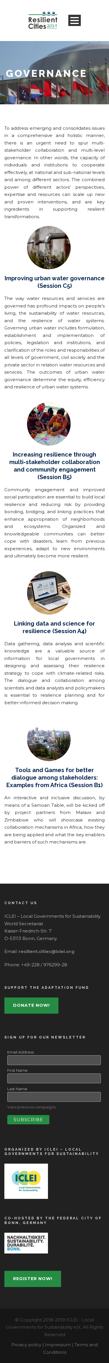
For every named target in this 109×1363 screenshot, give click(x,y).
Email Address (20, 1052)
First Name (17, 1070)
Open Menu (74, 20)
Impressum (58, 1344)
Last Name (17, 1088)
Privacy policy (26, 1344)
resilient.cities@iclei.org (46, 951)
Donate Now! (31, 1005)
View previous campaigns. (31, 1107)
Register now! (32, 1278)
